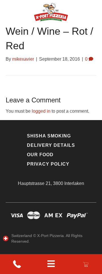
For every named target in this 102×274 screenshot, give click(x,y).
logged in (41, 111)
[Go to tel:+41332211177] (17, 264)
